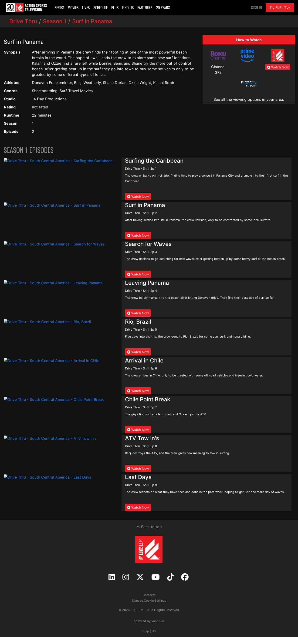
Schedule (100, 7)
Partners (144, 7)
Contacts (149, 595)
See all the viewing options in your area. (248, 99)
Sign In (256, 7)
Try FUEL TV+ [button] (280, 8)
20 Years (163, 7)
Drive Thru (23, 21)
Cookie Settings (155, 600)
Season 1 (54, 21)
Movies (73, 7)
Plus (115, 7)
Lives (86, 7)
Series (59, 7)
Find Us (128, 7)
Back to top (151, 526)
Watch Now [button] (279, 67)
